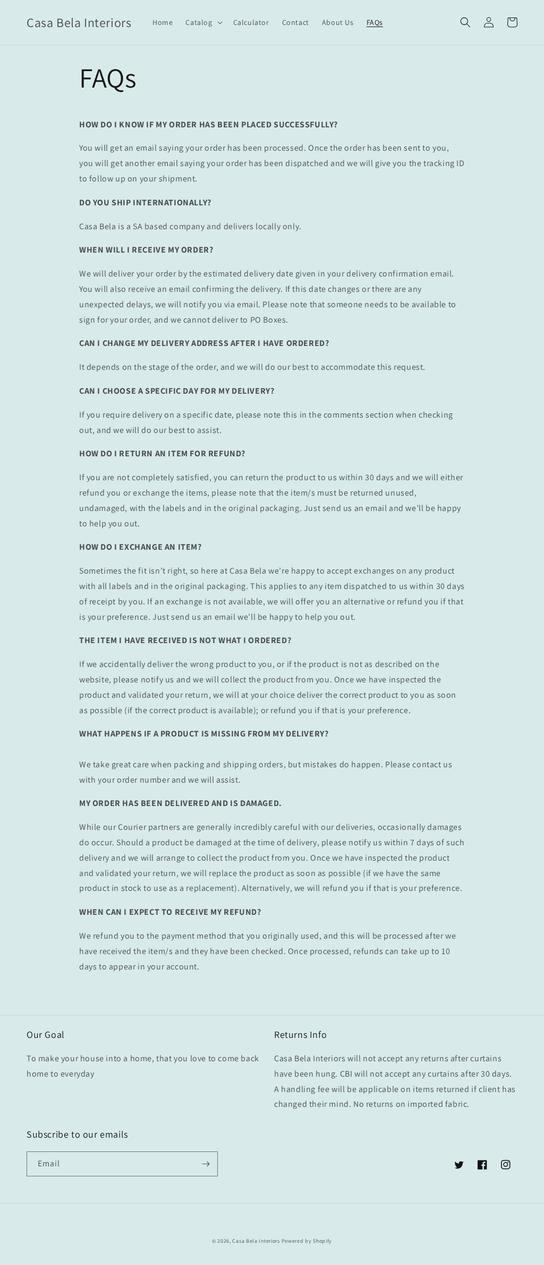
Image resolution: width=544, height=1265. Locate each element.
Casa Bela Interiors (255, 1240)
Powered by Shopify (307, 1240)
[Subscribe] (205, 1163)
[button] (202, 22)
